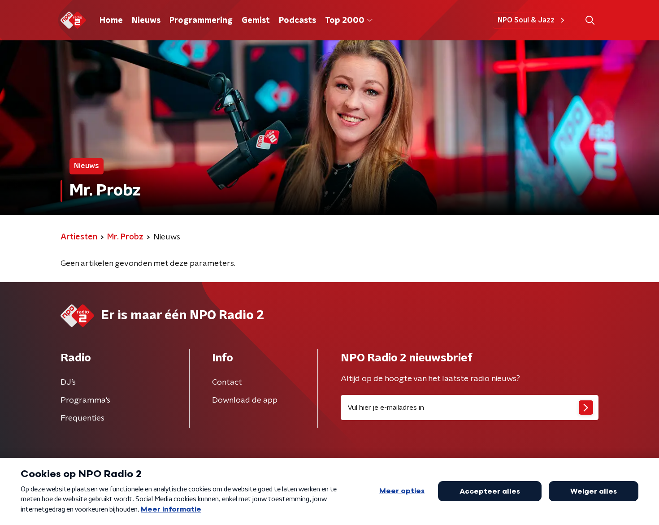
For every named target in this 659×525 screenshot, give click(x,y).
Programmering (201, 21)
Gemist (256, 21)
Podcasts (297, 21)
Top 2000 (344, 21)
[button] (589, 20)
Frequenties (82, 418)
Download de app (244, 400)
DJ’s (68, 382)
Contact (227, 382)
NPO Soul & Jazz (526, 20)
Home (111, 21)
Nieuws (146, 21)
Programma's (85, 400)
